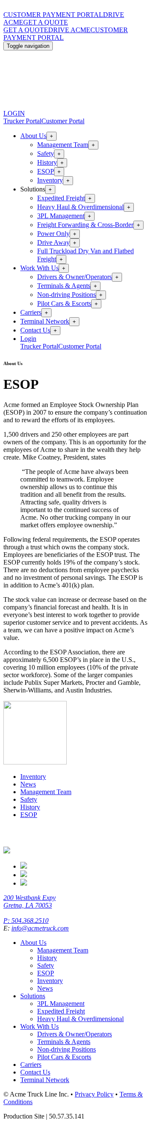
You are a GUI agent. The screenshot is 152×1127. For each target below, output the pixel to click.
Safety (45, 153)
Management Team (62, 144)
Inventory (50, 180)
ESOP (45, 171)
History (47, 162)
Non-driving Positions (66, 294)
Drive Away (53, 242)
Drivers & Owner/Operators (74, 276)
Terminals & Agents (63, 285)
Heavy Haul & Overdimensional (80, 206)
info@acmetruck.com (40, 928)
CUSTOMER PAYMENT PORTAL (53, 14)
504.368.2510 (30, 920)
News (28, 784)
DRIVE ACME (69, 29)
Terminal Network (44, 321)
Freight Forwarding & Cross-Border (85, 224)
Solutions (32, 996)
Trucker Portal (22, 121)
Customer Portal (62, 121)
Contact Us (35, 330)
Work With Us (39, 267)
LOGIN (14, 113)
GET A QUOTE (45, 22)
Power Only (53, 233)
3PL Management (60, 215)
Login (28, 338)
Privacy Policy (94, 1094)
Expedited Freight (61, 198)
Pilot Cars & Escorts (64, 303)
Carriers (30, 312)
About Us (33, 135)
